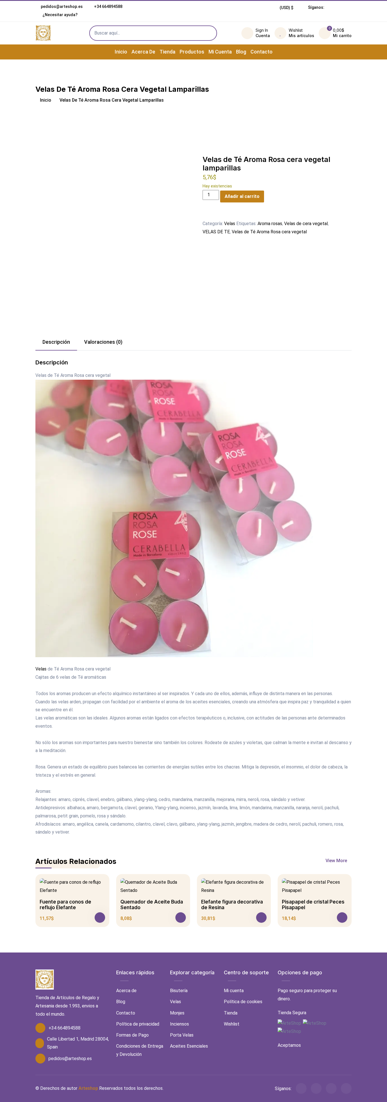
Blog (241, 52)
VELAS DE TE (216, 231)
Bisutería (179, 990)
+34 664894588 (108, 6)
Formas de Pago (132, 1035)
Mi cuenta (220, 52)
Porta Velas (182, 1035)
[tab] (56, 342)
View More (337, 860)
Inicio (121, 52)
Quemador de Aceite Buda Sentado (151, 904)
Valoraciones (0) (103, 342)
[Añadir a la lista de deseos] (206, 215)
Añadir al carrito (242, 196)
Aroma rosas (270, 223)
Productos (192, 52)
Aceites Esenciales (189, 1046)
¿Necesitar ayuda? (60, 14)
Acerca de (143, 52)
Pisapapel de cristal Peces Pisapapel (313, 904)
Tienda (167, 52)
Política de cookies (243, 1001)
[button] (286, 8)
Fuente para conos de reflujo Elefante (65, 904)
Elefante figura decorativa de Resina (232, 904)
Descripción (56, 342)
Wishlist (231, 1024)
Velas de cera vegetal (306, 223)
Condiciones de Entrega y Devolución (139, 1050)
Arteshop (88, 1088)
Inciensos (179, 1024)
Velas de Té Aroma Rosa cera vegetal (269, 231)
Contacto (261, 52)
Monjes (177, 1013)
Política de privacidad (137, 1024)
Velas (229, 223)
